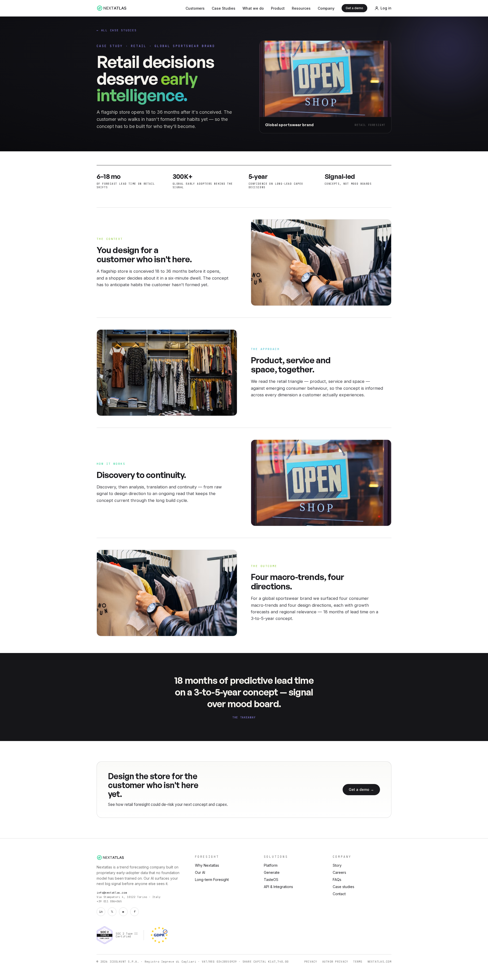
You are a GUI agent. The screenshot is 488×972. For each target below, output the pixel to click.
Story (337, 865)
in (101, 912)
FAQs (337, 879)
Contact (339, 894)
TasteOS (271, 879)
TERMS (357, 961)
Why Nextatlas (207, 865)
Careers (339, 872)
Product (278, 8)
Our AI (200, 872)
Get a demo (354, 8)
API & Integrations (278, 886)
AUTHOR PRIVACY (335, 961)
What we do (253, 8)
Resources (301, 8)
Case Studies (223, 8)
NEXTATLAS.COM (379, 961)
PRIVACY (310, 961)
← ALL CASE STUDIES (117, 30)
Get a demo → (361, 789)
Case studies (343, 886)
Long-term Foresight (212, 879)
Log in (385, 8)
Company (326, 8)
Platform (271, 865)
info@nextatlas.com (112, 892)
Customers (195, 8)
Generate (272, 872)
